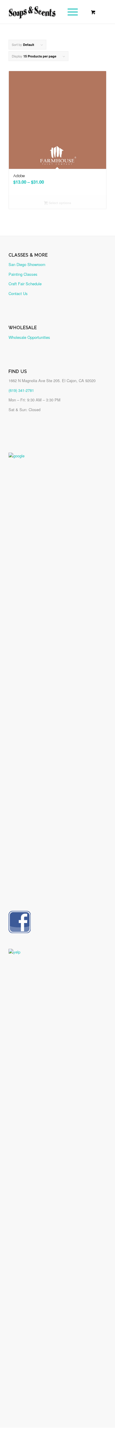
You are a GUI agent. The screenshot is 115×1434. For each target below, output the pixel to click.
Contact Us (18, 293)
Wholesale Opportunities (29, 337)
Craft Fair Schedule (25, 283)
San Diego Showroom (27, 264)
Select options (59, 203)
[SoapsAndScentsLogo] (48, 12)
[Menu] (70, 12)
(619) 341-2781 (21, 390)
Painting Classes (23, 274)
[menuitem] (72, 12)
